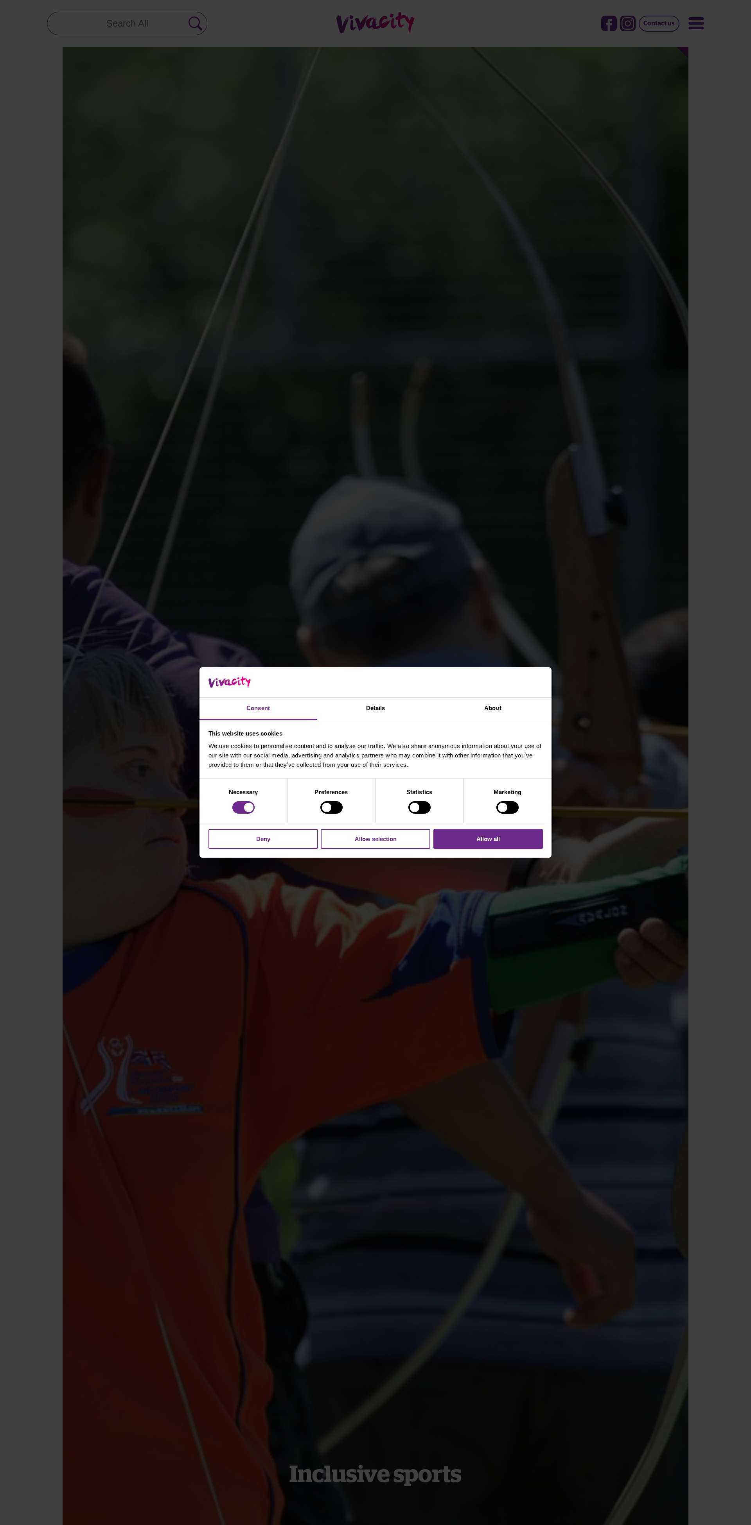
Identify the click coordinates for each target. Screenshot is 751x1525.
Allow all (488, 839)
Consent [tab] (258, 708)
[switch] (331, 807)
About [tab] (492, 708)
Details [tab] (375, 708)
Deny (263, 839)
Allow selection (376, 839)
